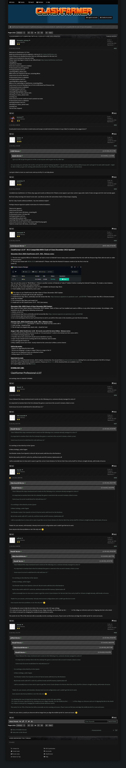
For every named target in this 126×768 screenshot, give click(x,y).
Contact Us (15, 748)
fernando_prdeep (23, 40)
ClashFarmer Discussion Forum (20, 27)
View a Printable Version (20, 730)
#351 (115, 48)
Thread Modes (111, 36)
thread (33, 364)
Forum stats (16, 754)
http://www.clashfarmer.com (48, 54)
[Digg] (20, 721)
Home (12, 2)
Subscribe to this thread (20, 732)
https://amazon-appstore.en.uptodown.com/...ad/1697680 (69, 296)
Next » (50, 32)
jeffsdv (19, 538)
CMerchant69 (21, 416)
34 (28, 32)
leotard (19, 117)
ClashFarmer (49, 754)
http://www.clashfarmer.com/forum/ (51, 60)
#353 (115, 146)
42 (46, 32)
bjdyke (19, 138)
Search (32, 2)
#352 (115, 125)
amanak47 (20, 233)
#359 (115, 546)
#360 (115, 633)
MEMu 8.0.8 (31, 261)
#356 (115, 395)
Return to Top (16, 757)
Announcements (49, 27)
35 (32, 32)
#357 (115, 424)
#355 (115, 240)
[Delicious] (23, 721)
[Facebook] (26, 721)
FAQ (80, 362)
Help (48, 2)
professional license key (70, 360)
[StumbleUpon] (32, 721)
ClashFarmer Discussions (36, 27)
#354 (115, 189)
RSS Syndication (50, 748)
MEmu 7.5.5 (23, 323)
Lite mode (48, 751)
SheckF (19, 387)
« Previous (19, 32)
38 (41, 32)
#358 (115, 478)
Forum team (16, 751)
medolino (20, 181)
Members (40, 2)
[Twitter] (29, 721)
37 (38, 32)
